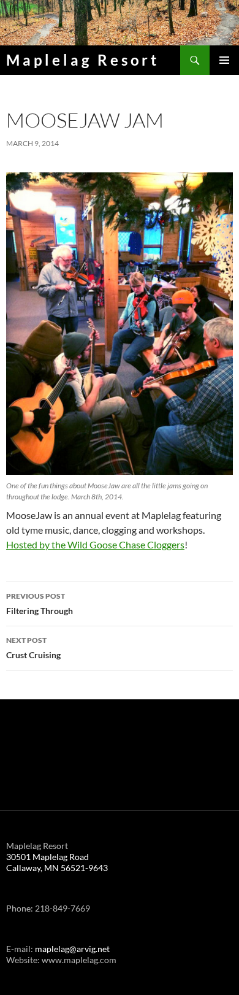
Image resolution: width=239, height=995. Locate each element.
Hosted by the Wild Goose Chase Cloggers (95, 544)
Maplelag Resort (82, 60)
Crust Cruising (33, 648)
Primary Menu (224, 60)
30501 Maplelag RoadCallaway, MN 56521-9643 (57, 862)
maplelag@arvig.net (72, 948)
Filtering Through (39, 603)
